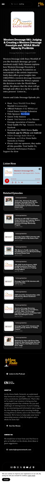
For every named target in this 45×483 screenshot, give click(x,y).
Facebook (11, 127)
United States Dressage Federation (22, 111)
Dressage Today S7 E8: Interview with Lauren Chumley (27, 282)
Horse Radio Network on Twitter (22, 139)
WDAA (31, 108)
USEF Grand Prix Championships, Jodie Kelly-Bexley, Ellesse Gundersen (27, 295)
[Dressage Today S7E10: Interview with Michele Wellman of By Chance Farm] (9, 236)
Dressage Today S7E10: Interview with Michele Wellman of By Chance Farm (27, 237)
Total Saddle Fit (29, 146)
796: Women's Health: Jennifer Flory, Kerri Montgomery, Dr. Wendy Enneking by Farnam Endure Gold (27, 251)
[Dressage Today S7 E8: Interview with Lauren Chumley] (9, 281)
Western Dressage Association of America (23, 120)
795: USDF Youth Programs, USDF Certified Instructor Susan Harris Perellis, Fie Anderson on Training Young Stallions (26, 267)
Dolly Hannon (20, 116)
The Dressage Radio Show (21, 197)
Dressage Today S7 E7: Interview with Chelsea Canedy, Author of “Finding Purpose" (27, 327)
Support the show (10, 151)
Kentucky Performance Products (21, 148)
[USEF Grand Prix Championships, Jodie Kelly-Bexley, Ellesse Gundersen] (9, 295)
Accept (6, 479)
